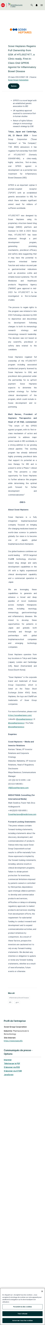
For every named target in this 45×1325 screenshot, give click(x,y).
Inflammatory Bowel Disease (19, 998)
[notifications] (36, 5)
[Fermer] (42, 1291)
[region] (22, 1306)
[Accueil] (12, 5)
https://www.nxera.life (13, 1041)
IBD (10, 1002)
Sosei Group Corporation (18, 80)
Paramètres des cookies (22, 1307)
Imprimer (8, 1060)
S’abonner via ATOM (13, 1071)
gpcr (17, 1002)
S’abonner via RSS (12, 1067)
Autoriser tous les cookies (22, 1320)
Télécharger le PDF (12, 1063)
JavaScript (8, 1075)
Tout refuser (22, 1314)
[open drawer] (41, 5)
